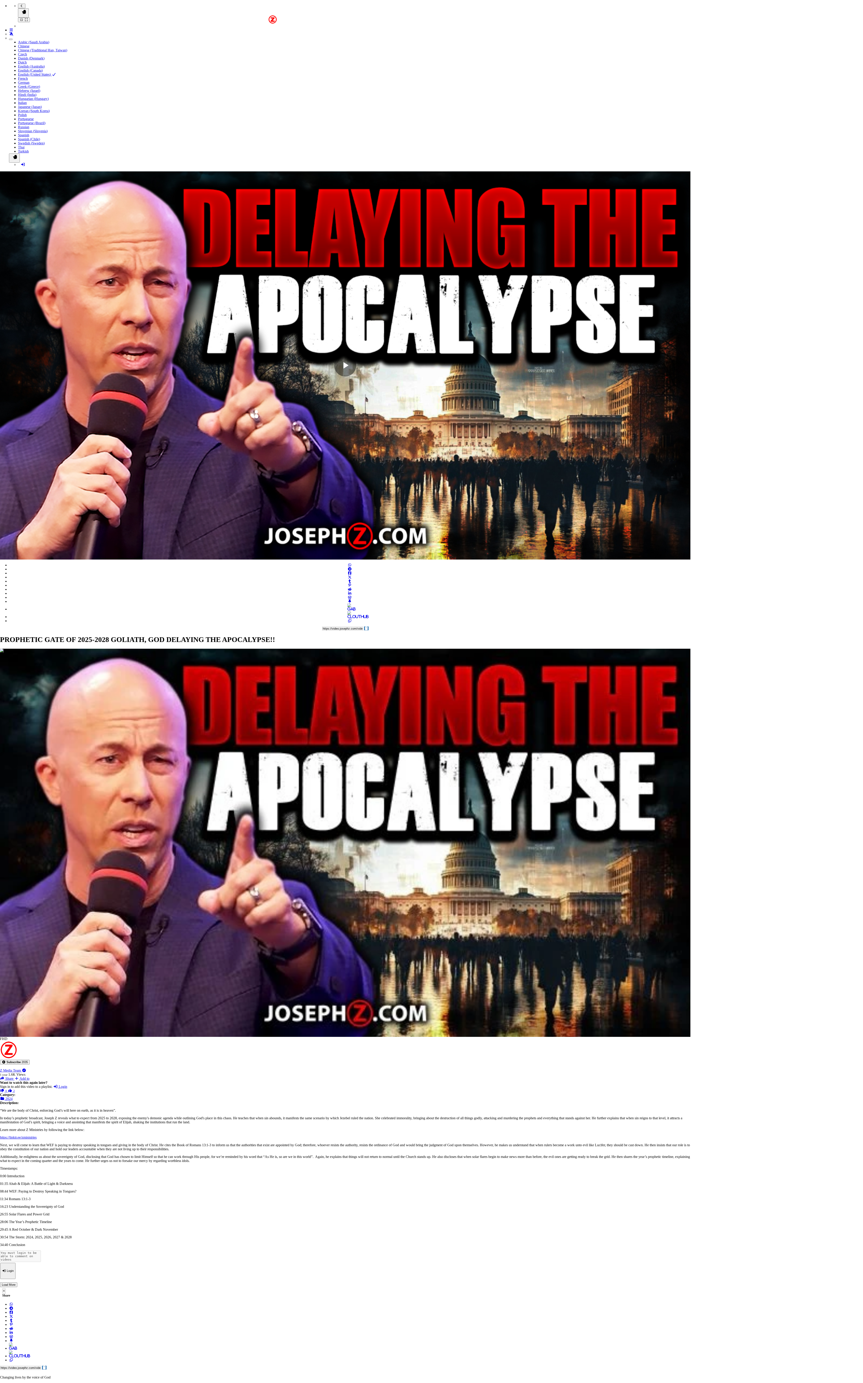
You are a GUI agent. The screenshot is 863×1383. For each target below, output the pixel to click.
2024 (8, 1099)
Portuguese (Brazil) (31, 123)
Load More (9, 1284)
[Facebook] (349, 573)
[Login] (23, 164)
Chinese (23, 46)
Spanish (23, 135)
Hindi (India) (27, 95)
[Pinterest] (349, 585)
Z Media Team (11, 1070)
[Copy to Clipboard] (349, 621)
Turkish (23, 151)
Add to (24, 1078)
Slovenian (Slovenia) (33, 131)
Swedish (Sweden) (31, 143)
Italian (22, 103)
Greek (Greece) (29, 87)
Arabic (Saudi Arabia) (33, 42)
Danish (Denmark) (31, 58)
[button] (15, 1062)
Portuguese (26, 119)
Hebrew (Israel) (29, 91)
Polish (22, 115)
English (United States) (35, 74)
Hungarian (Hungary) (33, 99)
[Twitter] (349, 577)
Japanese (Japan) (30, 107)
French (23, 78)
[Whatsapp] (349, 565)
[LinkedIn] (349, 593)
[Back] (21, 6)
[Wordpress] (349, 597)
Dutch (22, 62)
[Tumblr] (349, 581)
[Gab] (349, 609)
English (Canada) (30, 70)
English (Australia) (31, 66)
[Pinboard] (349, 601)
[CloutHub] (349, 617)
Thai (21, 147)
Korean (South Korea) (34, 111)
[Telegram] (349, 569)
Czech (22, 54)
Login (62, 1087)
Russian (23, 127)
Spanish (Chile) (29, 139)
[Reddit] (349, 589)
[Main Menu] (23, 13)
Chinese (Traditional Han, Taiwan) (42, 50)
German (23, 82)
